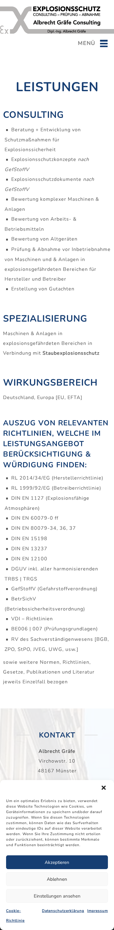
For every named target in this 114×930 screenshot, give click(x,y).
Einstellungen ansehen (57, 896)
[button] (104, 788)
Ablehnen (57, 879)
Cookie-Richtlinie (15, 915)
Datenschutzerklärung (63, 910)
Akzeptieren (57, 862)
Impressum (97, 910)
